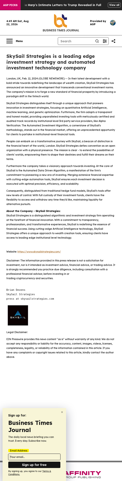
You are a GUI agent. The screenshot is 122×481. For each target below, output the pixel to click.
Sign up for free (34, 465)
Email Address (18, 450)
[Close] (62, 412)
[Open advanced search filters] (104, 41)
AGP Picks (10, 5)
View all (114, 4)
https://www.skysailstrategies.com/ (39, 251)
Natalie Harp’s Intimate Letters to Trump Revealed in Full (58, 5)
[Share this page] (113, 41)
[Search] (97, 41)
